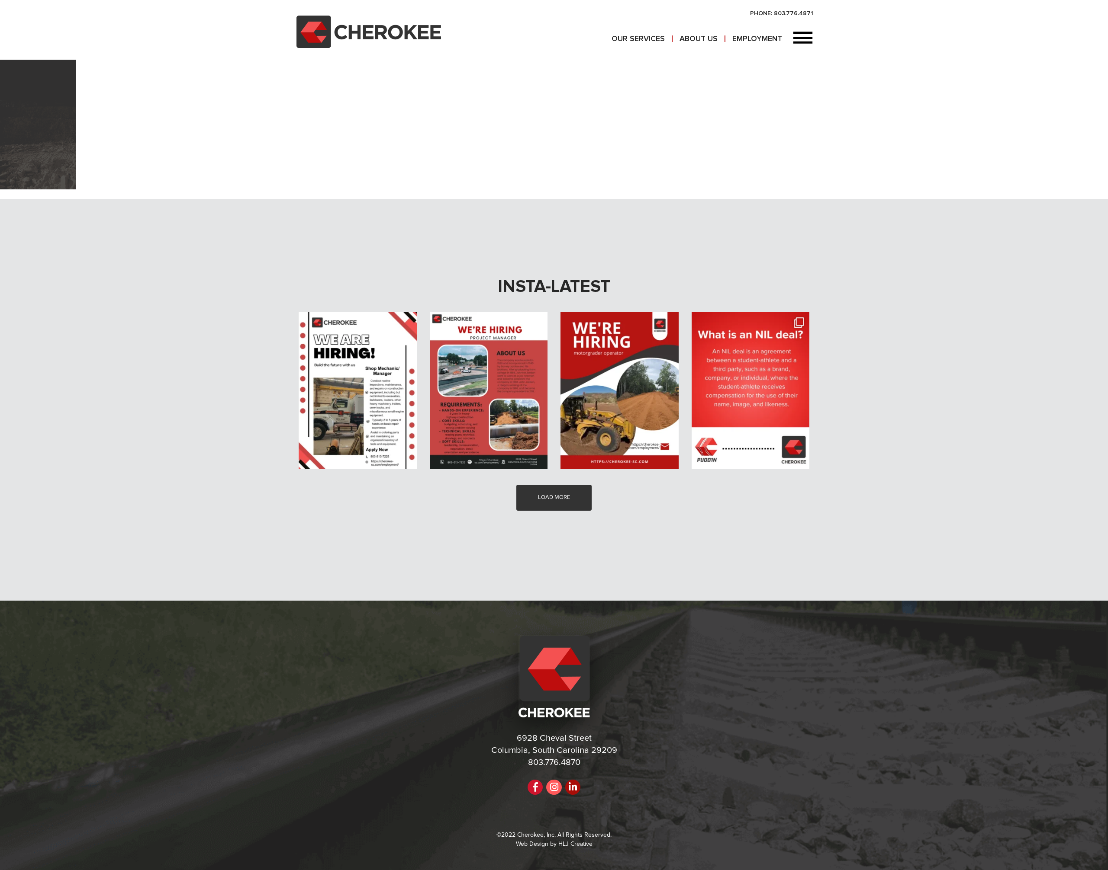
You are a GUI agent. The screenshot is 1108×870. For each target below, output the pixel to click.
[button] (802, 39)
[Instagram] (553, 787)
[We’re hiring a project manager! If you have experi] (489, 390)
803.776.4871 (793, 13)
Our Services (638, 39)
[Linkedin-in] (572, 787)
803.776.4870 (554, 762)
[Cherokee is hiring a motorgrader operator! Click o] (619, 390)
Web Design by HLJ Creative (554, 844)
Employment (757, 39)
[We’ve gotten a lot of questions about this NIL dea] (751, 390)
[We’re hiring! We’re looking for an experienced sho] (358, 390)
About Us (699, 39)
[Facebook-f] (535, 787)
